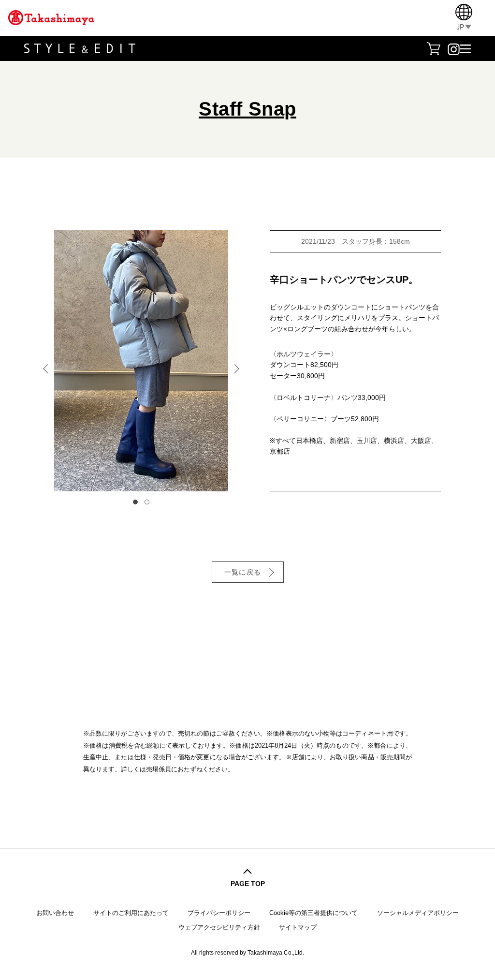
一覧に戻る (243, 572)
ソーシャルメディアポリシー (418, 912)
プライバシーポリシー (219, 912)
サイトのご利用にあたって (131, 912)
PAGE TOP (248, 883)
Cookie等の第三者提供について (313, 912)
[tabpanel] (141, 360)
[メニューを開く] (465, 48)
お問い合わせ (55, 912)
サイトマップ (298, 927)
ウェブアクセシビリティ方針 (219, 927)
